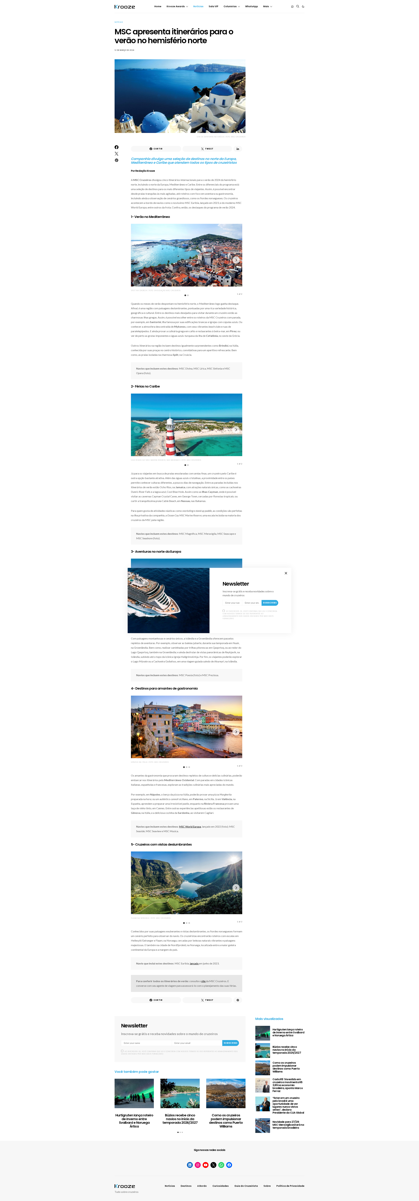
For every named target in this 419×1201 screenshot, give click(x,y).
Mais (266, 6)
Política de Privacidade (290, 1186)
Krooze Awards (176, 6)
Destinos (186, 1186)
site (203, 981)
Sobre (267, 1186)
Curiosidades (220, 1186)
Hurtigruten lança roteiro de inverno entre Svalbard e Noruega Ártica (134, 1121)
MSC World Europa (190, 826)
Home (157, 6)
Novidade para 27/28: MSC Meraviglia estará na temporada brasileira (288, 1125)
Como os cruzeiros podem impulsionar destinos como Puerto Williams (226, 1121)
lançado (194, 963)
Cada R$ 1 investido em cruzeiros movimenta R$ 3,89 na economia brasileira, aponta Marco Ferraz (288, 1085)
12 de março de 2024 (124, 50)
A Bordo (202, 1186)
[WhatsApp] (292, 6)
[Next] (236, 260)
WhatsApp (251, 6)
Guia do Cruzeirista (246, 1186)
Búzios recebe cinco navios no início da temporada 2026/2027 (180, 1119)
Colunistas (230, 6)
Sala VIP (213, 6)
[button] (303, 6)
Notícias (198, 6)
